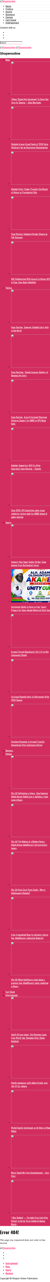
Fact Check (11, 20)
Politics (9, 9)
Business (10, 14)
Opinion (9, 17)
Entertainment (12, 23)
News (8, 6)
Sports (9, 12)
